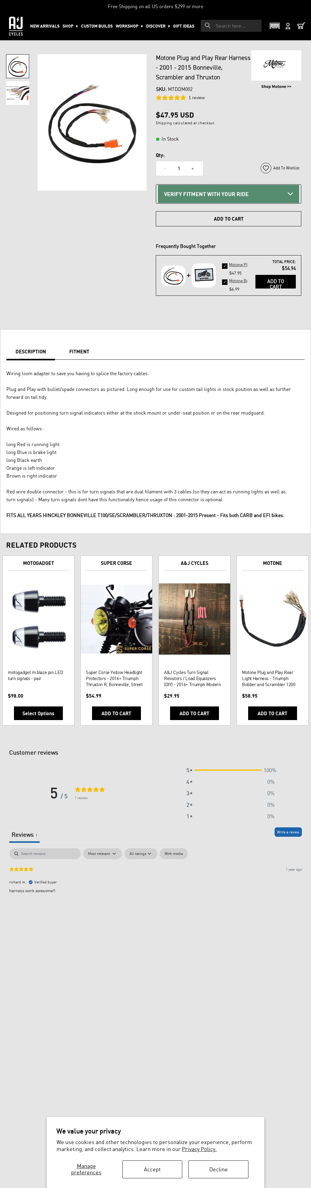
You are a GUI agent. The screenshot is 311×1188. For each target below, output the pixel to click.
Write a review (288, 832)
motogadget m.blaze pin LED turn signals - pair (35, 675)
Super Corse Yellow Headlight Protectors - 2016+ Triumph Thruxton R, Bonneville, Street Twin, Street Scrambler (114, 678)
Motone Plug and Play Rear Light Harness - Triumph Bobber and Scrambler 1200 (269, 678)
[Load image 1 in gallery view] (17, 66)
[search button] (207, 25)
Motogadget (38, 563)
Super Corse (116, 563)
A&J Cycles (194, 563)
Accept (152, 1169)
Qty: (160, 155)
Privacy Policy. (199, 1149)
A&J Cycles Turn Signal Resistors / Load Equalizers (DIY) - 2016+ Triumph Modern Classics (192, 678)
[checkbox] (174, 853)
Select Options (38, 713)
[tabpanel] (155, 887)
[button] (129, 26)
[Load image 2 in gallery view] (17, 93)
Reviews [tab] (24, 834)
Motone (272, 563)
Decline (218, 1169)
